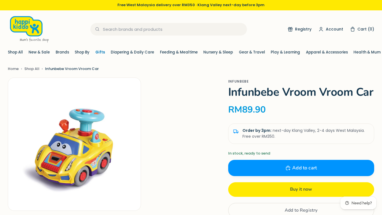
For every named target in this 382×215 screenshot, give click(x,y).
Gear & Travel (252, 52)
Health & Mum (367, 52)
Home (13, 68)
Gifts (100, 52)
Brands (62, 52)
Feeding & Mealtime (179, 52)
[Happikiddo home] (29, 29)
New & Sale (39, 52)
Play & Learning (285, 52)
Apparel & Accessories (327, 52)
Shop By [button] (82, 52)
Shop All (15, 52)
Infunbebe (238, 81)
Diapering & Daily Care (132, 52)
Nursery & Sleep (218, 52)
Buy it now (301, 189)
